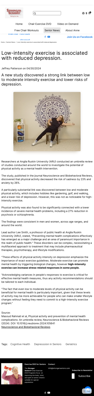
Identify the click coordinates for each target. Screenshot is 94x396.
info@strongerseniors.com (59, 368)
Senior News (52, 30)
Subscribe (84, 376)
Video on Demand (67, 23)
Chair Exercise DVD (39, 23)
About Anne (72, 30)
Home (19, 23)
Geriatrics (71, 344)
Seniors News (10, 42)
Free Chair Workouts (26, 30)
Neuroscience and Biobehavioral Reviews (25, 326)
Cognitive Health (20, 344)
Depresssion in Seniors (47, 344)
